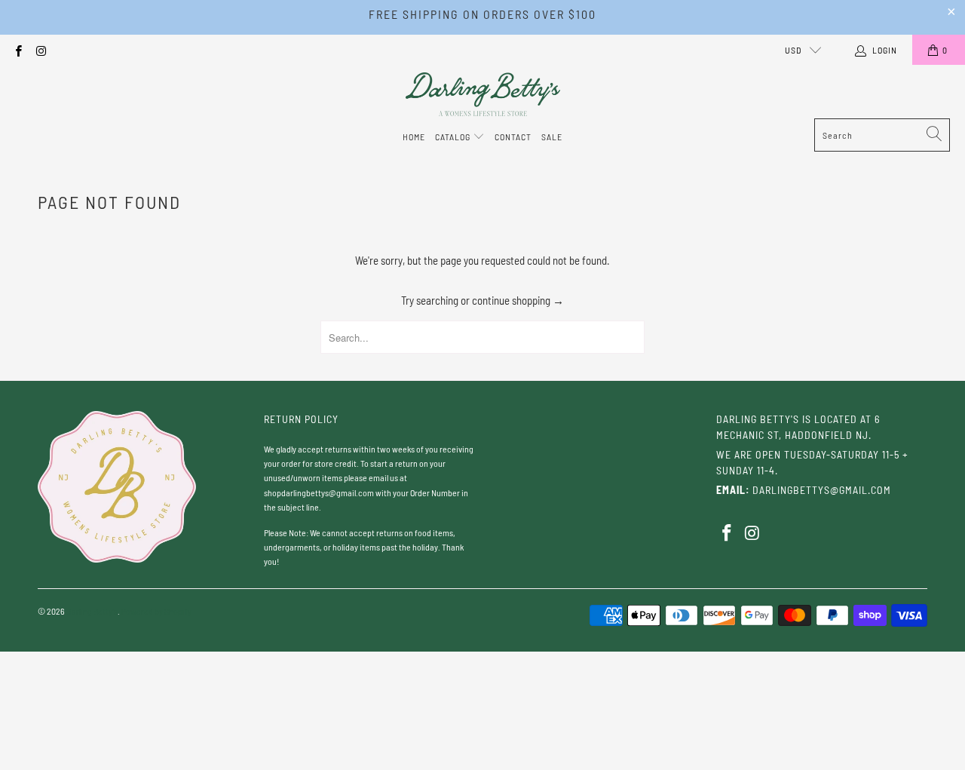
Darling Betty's (92, 611)
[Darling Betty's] (483, 95)
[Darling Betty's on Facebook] (17, 49)
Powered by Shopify (156, 611)
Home (414, 136)
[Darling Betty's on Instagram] (40, 49)
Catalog (454, 136)
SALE (551, 136)
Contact (513, 136)
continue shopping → (518, 300)
